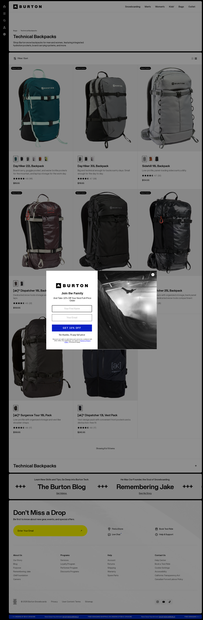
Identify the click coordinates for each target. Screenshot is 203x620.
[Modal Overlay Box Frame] (101, 310)
